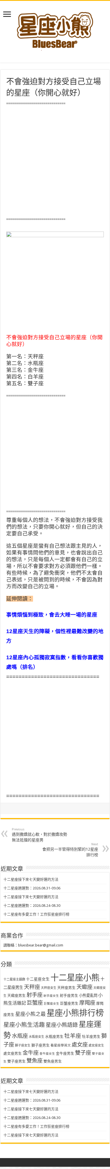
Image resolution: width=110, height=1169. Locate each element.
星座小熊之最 (30, 1014)
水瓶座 (20, 1036)
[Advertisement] (55, 161)
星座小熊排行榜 (75, 1013)
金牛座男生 (65, 1053)
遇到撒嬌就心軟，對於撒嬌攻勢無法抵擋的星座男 (39, 835)
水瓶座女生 (36, 1037)
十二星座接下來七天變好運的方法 (30, 879)
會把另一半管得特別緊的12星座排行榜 (70, 849)
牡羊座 (72, 1036)
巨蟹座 (35, 1003)
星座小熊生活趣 (24, 1024)
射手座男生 (69, 995)
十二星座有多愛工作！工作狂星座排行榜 (36, 914)
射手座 (35, 995)
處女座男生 (12, 1053)
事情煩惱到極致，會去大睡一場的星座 (51, 615)
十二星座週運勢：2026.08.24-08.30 (31, 905)
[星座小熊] (55, 28)
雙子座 (83, 1053)
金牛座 (31, 1053)
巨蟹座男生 (69, 1003)
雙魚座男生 (52, 1061)
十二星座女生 (38, 979)
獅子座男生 (40, 1045)
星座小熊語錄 (62, 1025)
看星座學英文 (60, 1045)
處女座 (80, 1044)
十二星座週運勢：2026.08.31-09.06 (31, 888)
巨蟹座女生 (51, 1003)
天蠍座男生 (16, 995)
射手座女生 (51, 996)
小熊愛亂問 (88, 995)
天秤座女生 (48, 988)
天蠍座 (84, 987)
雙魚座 (35, 1060)
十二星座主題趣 (14, 979)
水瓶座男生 (54, 1036)
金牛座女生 (47, 1053)
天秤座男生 (66, 988)
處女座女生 (96, 1045)
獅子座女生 (22, 1045)
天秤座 (32, 987)
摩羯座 (87, 1003)
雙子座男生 (16, 1061)
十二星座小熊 (75, 977)
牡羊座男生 (91, 1036)
